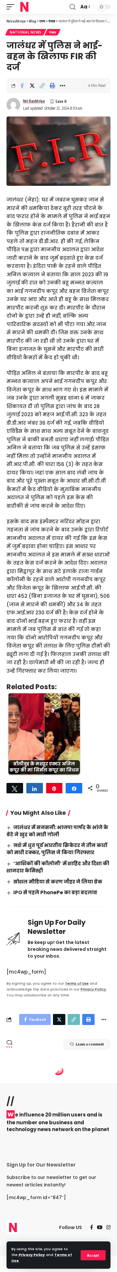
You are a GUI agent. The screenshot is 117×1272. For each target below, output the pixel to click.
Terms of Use (77, 983)
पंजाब (52, 32)
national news (26, 32)
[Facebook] (91, 1227)
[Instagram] (108, 1227)
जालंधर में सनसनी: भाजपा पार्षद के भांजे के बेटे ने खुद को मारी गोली (57, 831)
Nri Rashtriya (34, 101)
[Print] (52, 85)
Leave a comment (90, 1044)
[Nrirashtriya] (24, 7)
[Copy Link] (42, 85)
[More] (62, 85)
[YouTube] (99, 1227)
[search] (72, 7)
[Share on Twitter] (32, 85)
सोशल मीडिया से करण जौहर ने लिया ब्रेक (57, 881)
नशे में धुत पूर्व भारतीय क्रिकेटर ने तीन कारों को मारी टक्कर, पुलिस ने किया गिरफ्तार (56, 849)
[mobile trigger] (12, 7)
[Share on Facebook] (22, 85)
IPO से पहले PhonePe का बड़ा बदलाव (55, 892)
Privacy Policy (32, 1254)
